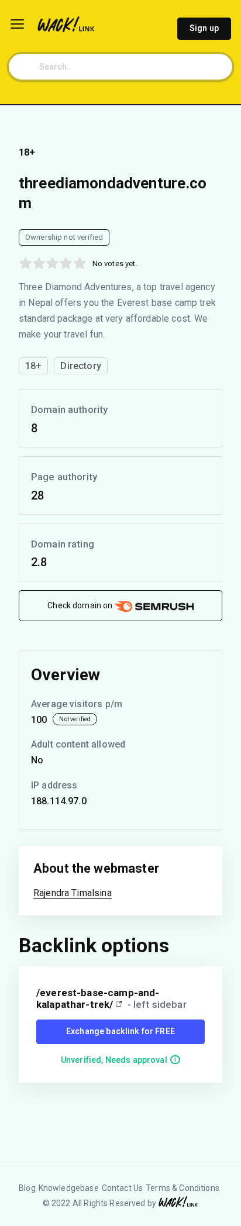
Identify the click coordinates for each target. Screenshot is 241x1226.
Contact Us (122, 1188)
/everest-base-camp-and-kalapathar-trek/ (97, 998)
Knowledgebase (69, 1188)
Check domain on (80, 605)
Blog (27, 1188)
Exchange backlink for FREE (120, 1031)
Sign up (204, 28)
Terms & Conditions (182, 1188)
